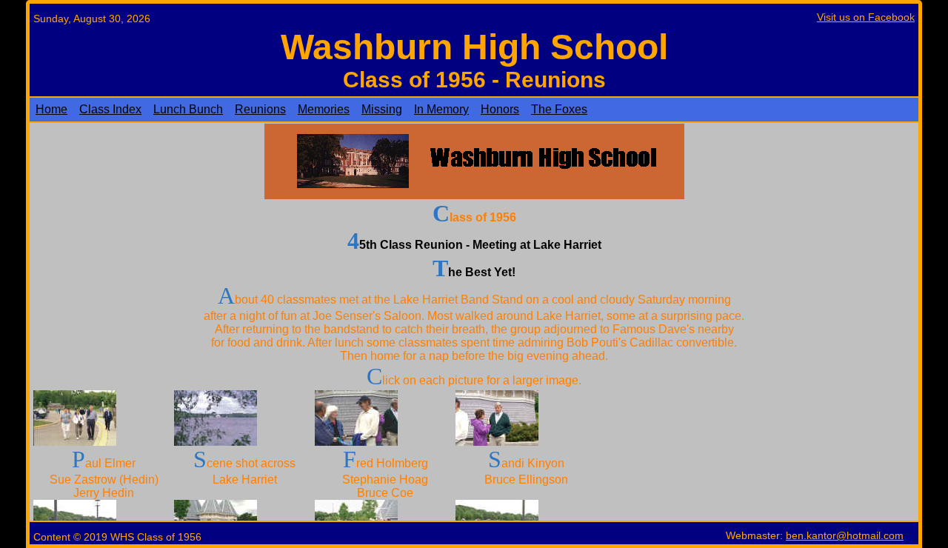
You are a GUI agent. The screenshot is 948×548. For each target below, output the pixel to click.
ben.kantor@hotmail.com (845, 535)
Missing (381, 109)
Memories (324, 109)
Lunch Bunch (188, 109)
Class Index (110, 109)
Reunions (260, 109)
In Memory (441, 109)
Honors (500, 109)
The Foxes (559, 109)
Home (51, 109)
